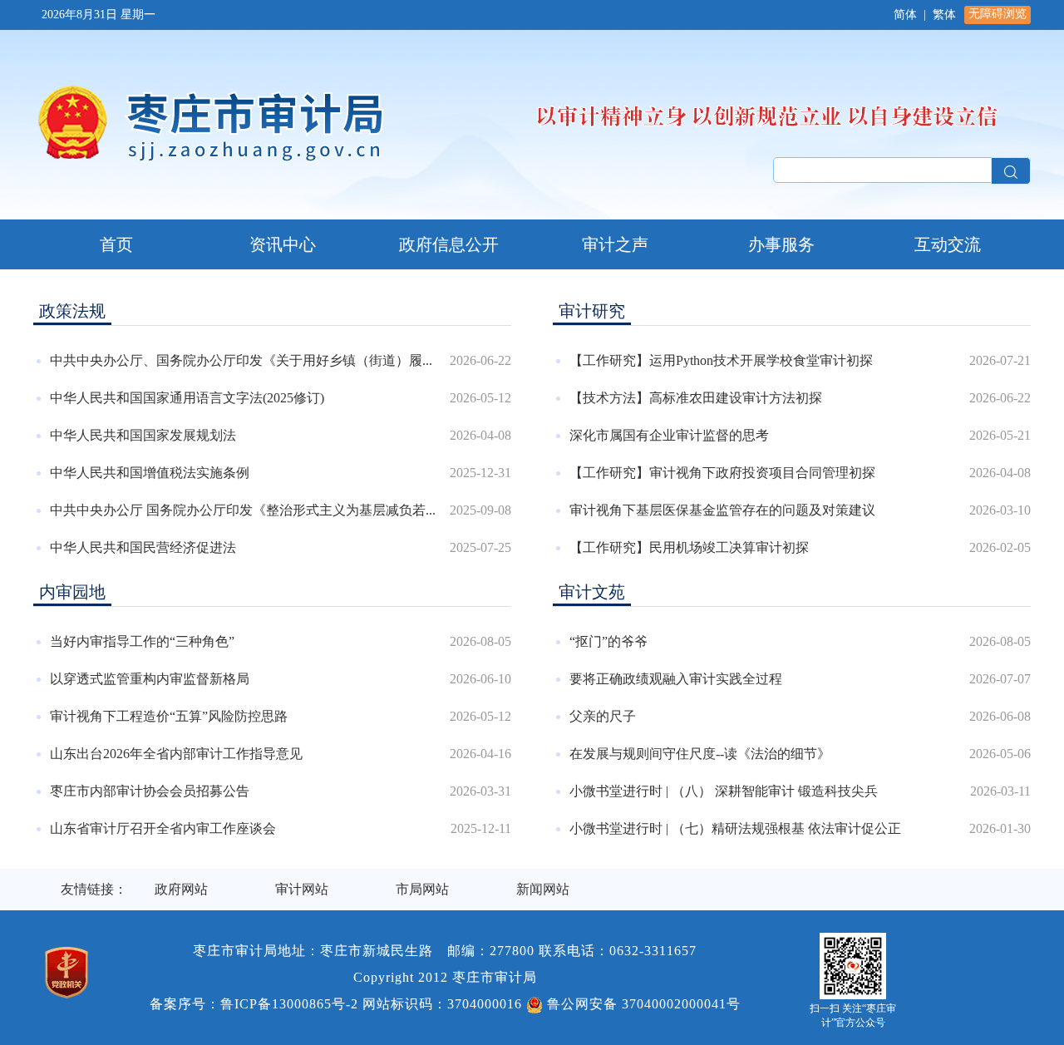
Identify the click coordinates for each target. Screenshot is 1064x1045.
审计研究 (592, 311)
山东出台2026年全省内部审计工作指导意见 (176, 754)
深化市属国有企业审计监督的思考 (669, 435)
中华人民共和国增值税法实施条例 (149, 473)
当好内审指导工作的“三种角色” (142, 641)
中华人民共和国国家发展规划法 (143, 435)
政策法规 (72, 311)
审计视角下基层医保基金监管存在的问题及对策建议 (722, 510)
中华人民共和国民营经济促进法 (143, 547)
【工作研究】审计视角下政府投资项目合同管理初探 (722, 473)
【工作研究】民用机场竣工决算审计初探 (689, 547)
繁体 (944, 14)
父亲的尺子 (602, 716)
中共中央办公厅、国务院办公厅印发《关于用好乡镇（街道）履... (241, 360)
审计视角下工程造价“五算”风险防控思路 (169, 716)
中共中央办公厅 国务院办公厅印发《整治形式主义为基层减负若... (243, 510)
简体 (905, 14)
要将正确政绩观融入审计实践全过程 (675, 679)
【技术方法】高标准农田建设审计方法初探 (695, 398)
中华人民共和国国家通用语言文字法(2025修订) (187, 398)
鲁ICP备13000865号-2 (289, 1004)
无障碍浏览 (997, 13)
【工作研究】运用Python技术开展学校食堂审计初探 (721, 360)
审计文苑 (592, 592)
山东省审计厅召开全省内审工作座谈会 (163, 828)
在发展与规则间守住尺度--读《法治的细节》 (699, 754)
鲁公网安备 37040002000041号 (642, 1004)
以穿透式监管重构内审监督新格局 (149, 679)
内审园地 (72, 592)
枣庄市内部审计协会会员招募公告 (149, 791)
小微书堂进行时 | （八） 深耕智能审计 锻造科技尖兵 (723, 791)
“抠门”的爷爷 (608, 641)
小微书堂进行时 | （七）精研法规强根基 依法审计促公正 (735, 828)
